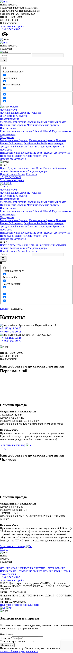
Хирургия (21, 115)
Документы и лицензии (21, 168)
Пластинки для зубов (40, 146)
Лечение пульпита (30, 112)
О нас (39, 168)
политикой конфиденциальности (19, 651)
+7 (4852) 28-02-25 (10, 337)
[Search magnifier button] (3, 59)
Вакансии (49, 168)
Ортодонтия (7, 137)
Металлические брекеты (14, 140)
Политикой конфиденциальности (19, 604)
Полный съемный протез (51, 121)
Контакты (31, 174)
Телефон (6, 638)
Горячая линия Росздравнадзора (28, 171)
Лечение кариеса (10, 112)
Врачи (3, 168)
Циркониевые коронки (13, 125)
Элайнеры (17, 143)
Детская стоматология (57, 152)
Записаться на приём (12, 26)
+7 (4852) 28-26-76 (10, 328)
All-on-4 (37, 131)
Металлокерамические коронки (18, 121)
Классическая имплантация (16, 131)
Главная (4, 308)
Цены (3, 174)
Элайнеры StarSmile (35, 143)
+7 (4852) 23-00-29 (10, 29)
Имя (3, 634)
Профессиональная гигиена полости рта (23, 155)
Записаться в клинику (12, 445)
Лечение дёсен (34, 152)
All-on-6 (46, 131)
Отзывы (12, 174)
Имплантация (8, 128)
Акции (21, 174)
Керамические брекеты (42, 140)
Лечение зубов (8, 109)
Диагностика (7, 115)
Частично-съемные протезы (43, 125)
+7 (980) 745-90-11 (10, 331)
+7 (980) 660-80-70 (10, 340)
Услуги (14, 106)
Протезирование (9, 118)
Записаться (7, 645)
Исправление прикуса (13, 152)
